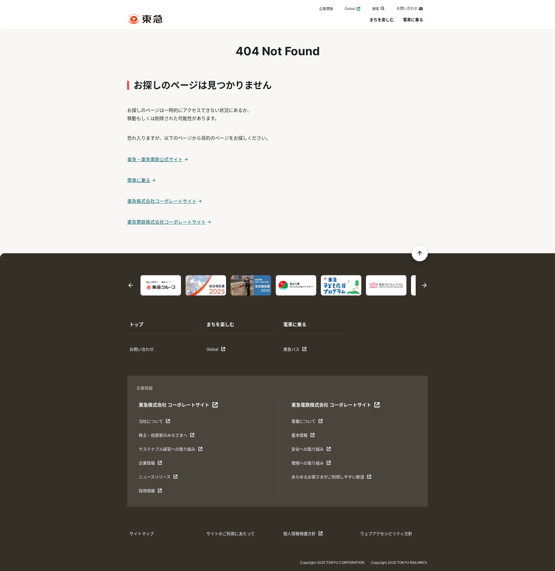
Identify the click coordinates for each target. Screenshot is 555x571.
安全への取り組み (309, 450)
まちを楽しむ (381, 19)
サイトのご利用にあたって (230, 533)
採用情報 (156, 492)
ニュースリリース (156, 478)
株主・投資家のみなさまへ (162, 436)
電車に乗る (413, 19)
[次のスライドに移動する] (424, 285)
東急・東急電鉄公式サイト (155, 159)
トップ (136, 324)
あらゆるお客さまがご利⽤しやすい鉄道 (327, 478)
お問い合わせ (407, 8)
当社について (156, 423)
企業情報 (326, 9)
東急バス (301, 351)
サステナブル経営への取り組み (166, 450)
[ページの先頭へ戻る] (420, 253)
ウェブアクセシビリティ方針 (386, 533)
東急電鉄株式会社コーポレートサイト (166, 222)
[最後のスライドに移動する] (130, 285)
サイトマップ (142, 533)
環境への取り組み (309, 464)
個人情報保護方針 (301, 535)
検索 (375, 9)
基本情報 (309, 436)
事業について (309, 423)
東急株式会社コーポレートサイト (162, 201)
